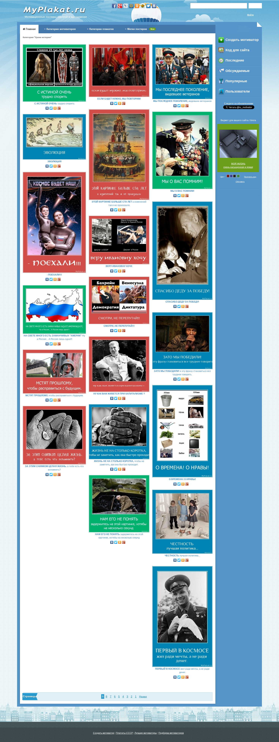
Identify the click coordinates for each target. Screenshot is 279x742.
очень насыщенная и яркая (238, 167)
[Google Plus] (59, 107)
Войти (250, 15)
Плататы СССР (124, 733)
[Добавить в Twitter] (148, 6)
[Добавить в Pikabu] (142, 6)
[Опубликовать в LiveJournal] (125, 6)
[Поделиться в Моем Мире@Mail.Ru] (131, 6)
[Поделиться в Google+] (120, 6)
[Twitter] (51, 107)
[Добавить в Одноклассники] (137, 6)
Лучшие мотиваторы (146, 733)
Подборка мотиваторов (171, 733)
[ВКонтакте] (47, 107)
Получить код (250, 177)
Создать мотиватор (103, 733)
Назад (143, 696)
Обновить (240, 182)
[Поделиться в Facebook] (114, 6)
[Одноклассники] (55, 107)
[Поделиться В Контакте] (154, 6)
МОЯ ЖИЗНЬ (238, 163)
